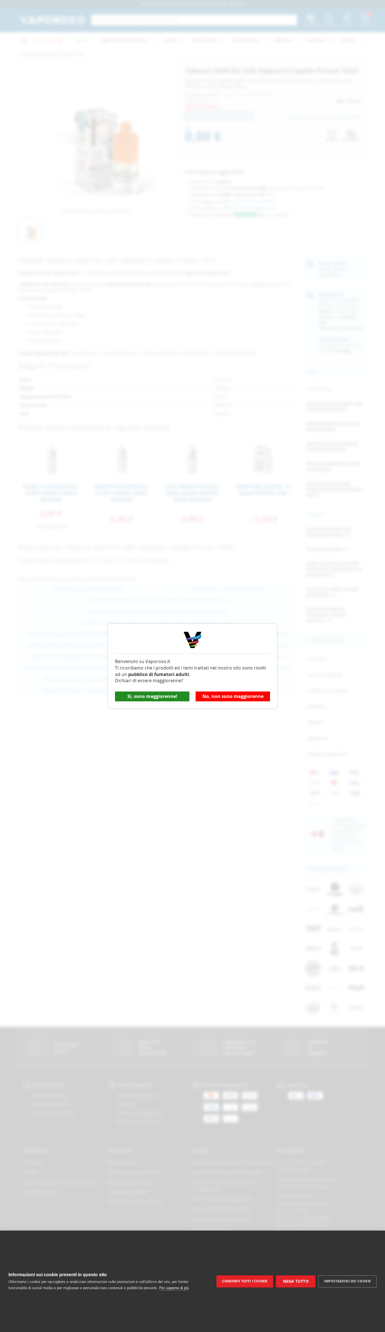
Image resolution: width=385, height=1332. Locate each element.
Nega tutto (296, 1281)
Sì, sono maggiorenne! (152, 696)
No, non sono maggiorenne (233, 696)
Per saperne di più (174, 1288)
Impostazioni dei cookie (347, 1281)
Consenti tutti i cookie (245, 1281)
